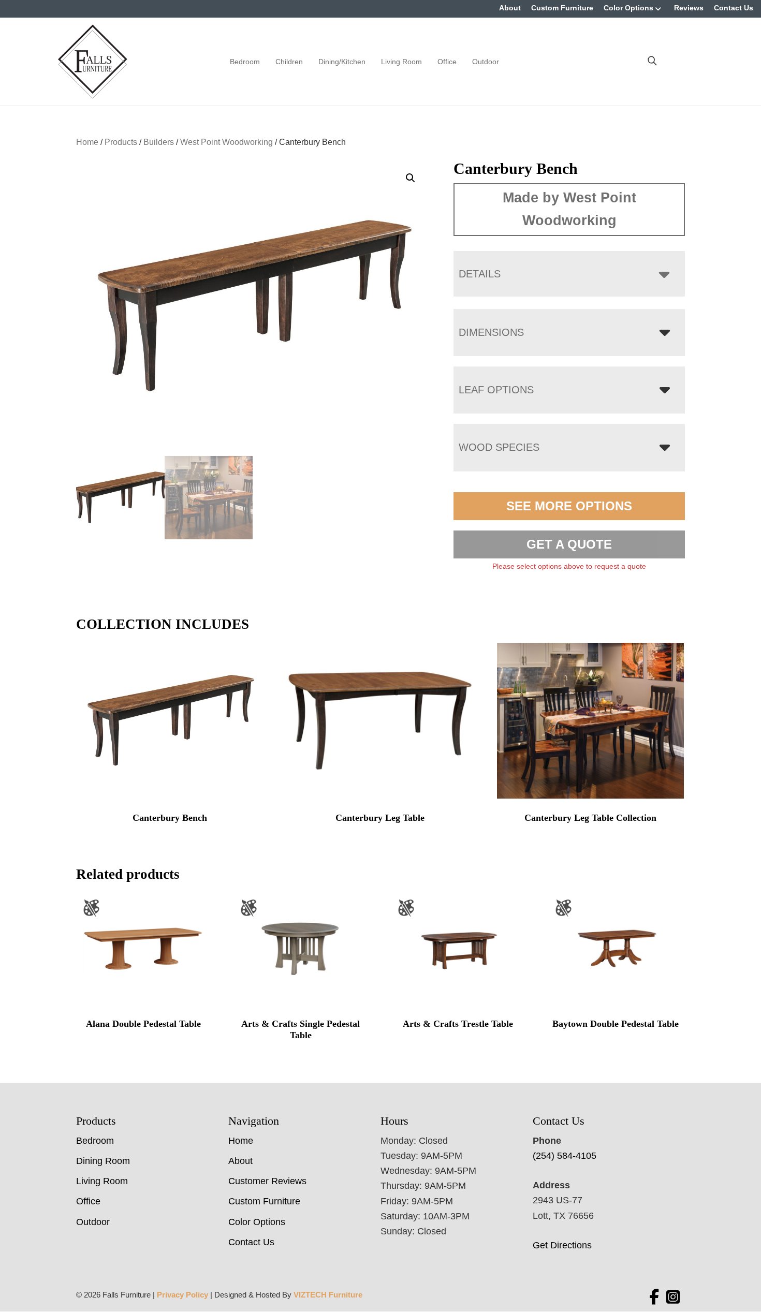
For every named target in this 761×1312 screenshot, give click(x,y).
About (510, 8)
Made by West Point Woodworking (569, 209)
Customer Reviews (267, 1181)
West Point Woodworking (226, 142)
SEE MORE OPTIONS (569, 506)
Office (447, 61)
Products (121, 142)
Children (289, 61)
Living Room (401, 61)
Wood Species (499, 447)
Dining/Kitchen (341, 61)
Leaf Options (496, 389)
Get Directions (562, 1245)
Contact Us (733, 8)
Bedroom (245, 61)
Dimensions (491, 332)
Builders (158, 142)
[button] (410, 178)
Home (87, 142)
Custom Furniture (562, 8)
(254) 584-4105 (564, 1156)
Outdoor (485, 61)
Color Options (628, 8)
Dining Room (103, 1161)
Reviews (689, 8)
